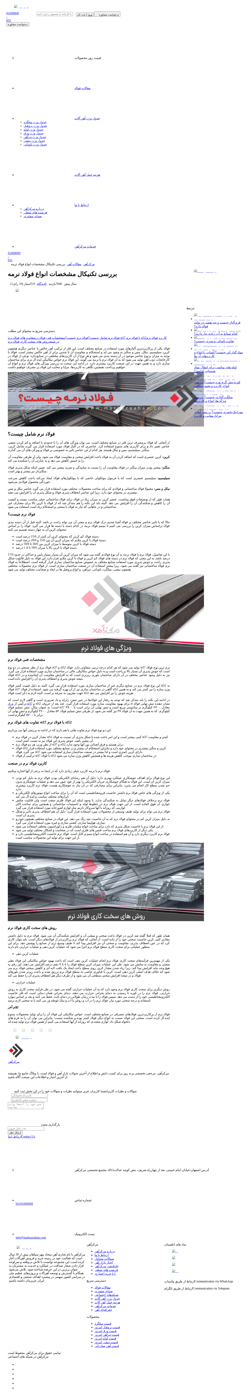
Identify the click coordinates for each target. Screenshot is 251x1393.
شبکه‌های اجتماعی (106, 1295)
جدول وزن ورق (34, 133)
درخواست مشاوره (18, 24)
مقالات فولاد (83, 88)
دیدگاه (41, 283)
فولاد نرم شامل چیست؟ (104, 337)
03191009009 (24, 1203)
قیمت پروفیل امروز (107, 1327)
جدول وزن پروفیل (35, 125)
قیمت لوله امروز (105, 1338)
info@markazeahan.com (31, 1237)
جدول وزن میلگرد (35, 122)
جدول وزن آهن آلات (87, 118)
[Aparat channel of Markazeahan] (18, 1388)
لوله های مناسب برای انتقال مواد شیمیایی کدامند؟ (215, 369)
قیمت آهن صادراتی (107, 1346)
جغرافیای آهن (103, 1309)
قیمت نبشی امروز (106, 1342)
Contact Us (21, 1136)
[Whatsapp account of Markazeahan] (18, 1374)
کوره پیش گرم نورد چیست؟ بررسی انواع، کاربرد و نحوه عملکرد (217, 384)
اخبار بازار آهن (104, 1262)
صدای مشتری (104, 1291)
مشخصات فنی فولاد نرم (49, 337)
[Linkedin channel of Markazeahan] (18, 1383)
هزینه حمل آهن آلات (107, 1302)
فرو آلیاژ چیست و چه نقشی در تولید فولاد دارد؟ (217, 324)
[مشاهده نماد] (203, 1251)
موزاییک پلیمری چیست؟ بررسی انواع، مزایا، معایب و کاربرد (218, 413)
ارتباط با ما (102, 1255)
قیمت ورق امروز (105, 1331)
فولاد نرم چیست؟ (76, 337)
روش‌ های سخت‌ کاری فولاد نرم (28, 341)
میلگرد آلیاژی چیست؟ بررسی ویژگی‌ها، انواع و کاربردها (213, 399)
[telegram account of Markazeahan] (18, 1364)
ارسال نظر (15, 1132)
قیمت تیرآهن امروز (107, 1334)
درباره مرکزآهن (105, 1251)
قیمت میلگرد (103, 1323)
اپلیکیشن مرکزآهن (106, 1266)
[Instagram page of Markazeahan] (18, 1378)
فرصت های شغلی (106, 1270)
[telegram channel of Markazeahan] (18, 1369)
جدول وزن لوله (33, 129)
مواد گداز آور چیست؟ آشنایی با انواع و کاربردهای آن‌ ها (218, 354)
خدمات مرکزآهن (105, 1306)
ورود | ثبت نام (84, 14)
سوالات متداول (104, 1258)
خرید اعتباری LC (105, 1273)
